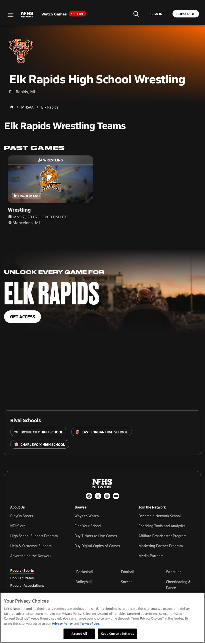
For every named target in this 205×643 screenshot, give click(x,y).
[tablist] (35, 578)
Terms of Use (89, 623)
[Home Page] (11, 107)
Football (127, 571)
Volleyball (84, 581)
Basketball (84, 571)
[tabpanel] (135, 585)
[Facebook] (89, 496)
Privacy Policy (62, 623)
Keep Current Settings (117, 633)
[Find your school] (136, 13)
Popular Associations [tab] (27, 585)
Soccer (126, 581)
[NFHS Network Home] (27, 15)
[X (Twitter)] (98, 496)
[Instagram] (107, 496)
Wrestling (174, 571)
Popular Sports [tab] (22, 570)
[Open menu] (10, 14)
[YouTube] (116, 496)
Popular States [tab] (22, 578)
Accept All (79, 633)
